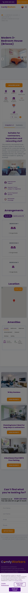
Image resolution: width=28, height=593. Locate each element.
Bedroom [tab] (21, 328)
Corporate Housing (11, 15)
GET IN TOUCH (8, 531)
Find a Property (22, 2)
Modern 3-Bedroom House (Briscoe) (10, 19)
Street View (18, 289)
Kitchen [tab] (6, 336)
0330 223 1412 (20, 499)
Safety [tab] (12, 336)
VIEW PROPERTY (14, 399)
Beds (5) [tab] (8, 216)
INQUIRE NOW (14, 85)
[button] (20, 117)
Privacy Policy (18, 580)
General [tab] (17, 332)
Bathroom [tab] (13, 328)
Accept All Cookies (15, 589)
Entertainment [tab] (8, 332)
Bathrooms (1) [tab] (18, 216)
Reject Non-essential (19, 584)
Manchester (5, 17)
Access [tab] (6, 328)
